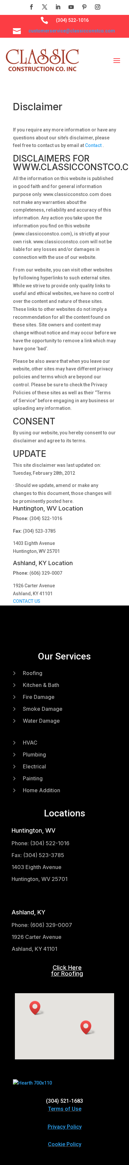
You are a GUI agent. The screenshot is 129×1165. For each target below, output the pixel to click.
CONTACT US (26, 601)
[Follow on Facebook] (31, 7)
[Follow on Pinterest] (84, 7)
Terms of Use (64, 1109)
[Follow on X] (44, 7)
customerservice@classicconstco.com (71, 30)
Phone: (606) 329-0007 (42, 925)
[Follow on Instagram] (97, 7)
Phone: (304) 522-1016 (40, 843)
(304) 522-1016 (72, 20)
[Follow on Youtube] (71, 7)
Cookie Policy (64, 1144)
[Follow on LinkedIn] (58, 7)
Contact (94, 145)
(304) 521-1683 (64, 1101)
